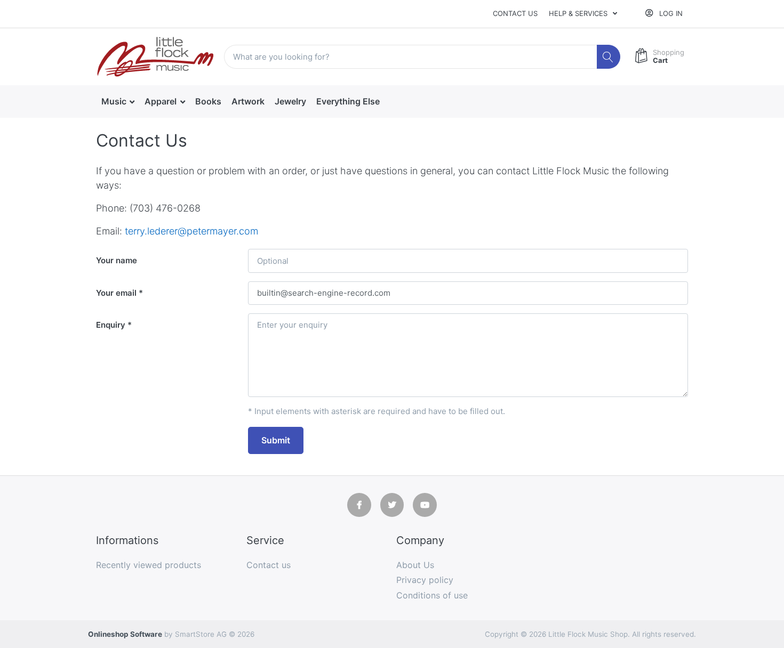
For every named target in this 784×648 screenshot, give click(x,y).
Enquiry (110, 325)
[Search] (609, 57)
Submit (275, 440)
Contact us (515, 13)
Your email (116, 293)
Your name (116, 260)
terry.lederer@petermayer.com (191, 231)
